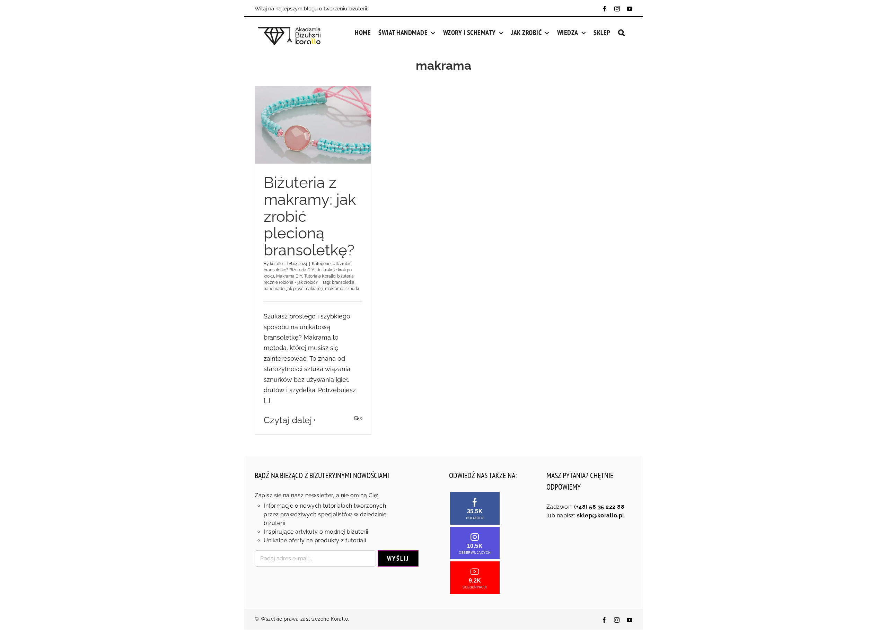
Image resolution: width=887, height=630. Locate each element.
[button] (621, 32)
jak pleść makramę (305, 288)
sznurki (352, 288)
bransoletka (343, 282)
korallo (276, 263)
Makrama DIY (289, 276)
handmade (274, 288)
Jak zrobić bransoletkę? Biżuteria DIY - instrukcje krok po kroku (308, 270)
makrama (334, 288)
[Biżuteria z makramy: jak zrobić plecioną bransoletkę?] (313, 125)
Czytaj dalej (288, 420)
